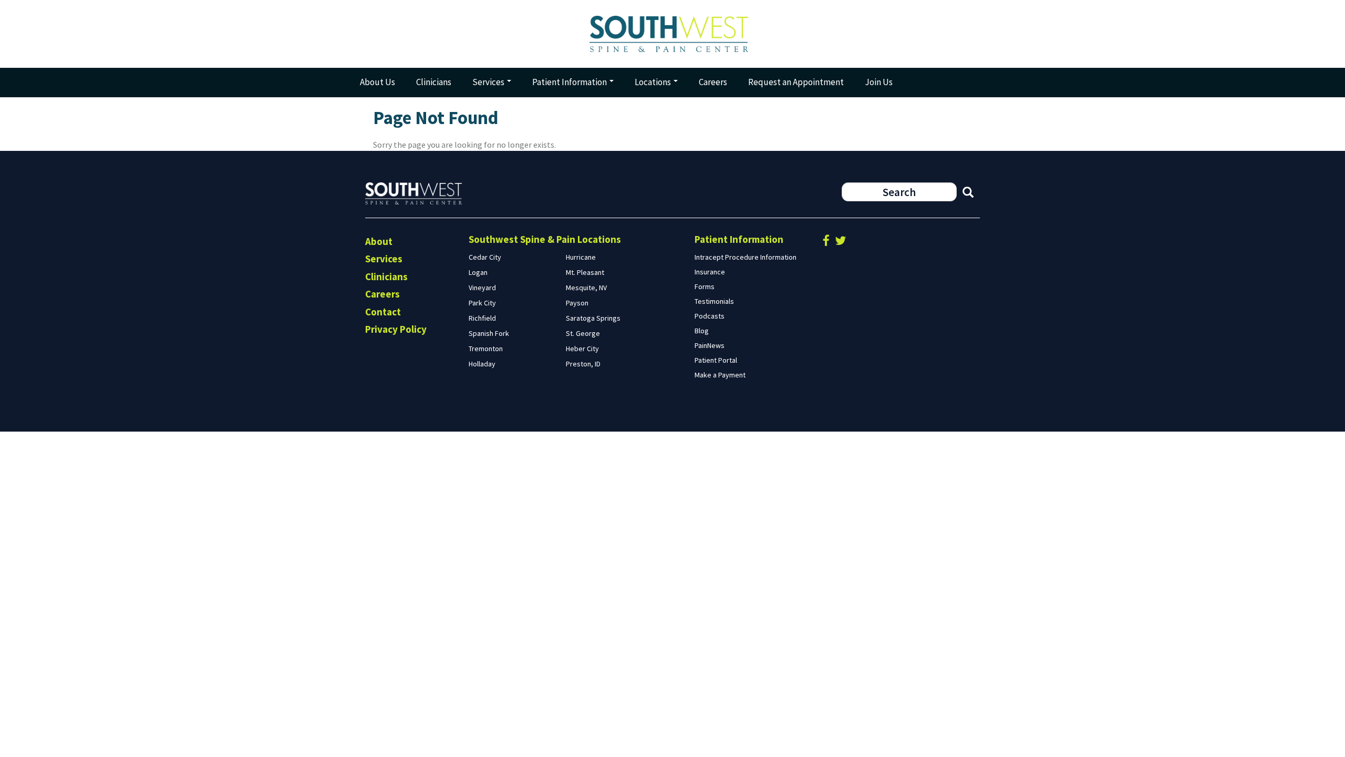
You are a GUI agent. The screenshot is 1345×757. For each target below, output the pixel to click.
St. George (583, 333)
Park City (482, 303)
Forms (705, 286)
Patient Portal (716, 360)
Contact (383, 311)
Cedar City (485, 257)
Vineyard (482, 287)
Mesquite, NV (586, 287)
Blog (702, 330)
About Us (377, 82)
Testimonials (714, 301)
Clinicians (433, 82)
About (378, 241)
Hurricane (581, 257)
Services (489, 82)
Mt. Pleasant (585, 272)
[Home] (672, 34)
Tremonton (486, 348)
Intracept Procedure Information (745, 257)
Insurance (710, 272)
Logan (478, 272)
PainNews (710, 345)
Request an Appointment (796, 82)
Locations (653, 82)
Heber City (582, 348)
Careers (713, 82)
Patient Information (570, 82)
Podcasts (710, 316)
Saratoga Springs (593, 318)
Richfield (482, 318)
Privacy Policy (396, 329)
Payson (577, 303)
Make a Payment (720, 375)
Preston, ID (583, 364)
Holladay (482, 364)
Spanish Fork (489, 333)
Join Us (879, 82)
